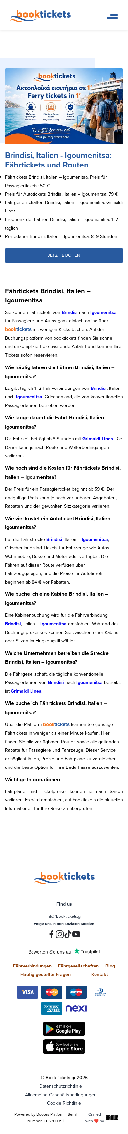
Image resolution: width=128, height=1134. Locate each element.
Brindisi (70, 312)
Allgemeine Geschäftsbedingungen (60, 1094)
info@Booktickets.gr (64, 916)
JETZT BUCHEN (64, 255)
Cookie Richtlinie (64, 1103)
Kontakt (99, 974)
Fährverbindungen (32, 966)
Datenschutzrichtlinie (60, 1086)
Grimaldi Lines (97, 438)
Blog (110, 966)
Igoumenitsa (103, 312)
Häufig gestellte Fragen (45, 974)
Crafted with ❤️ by (94, 1117)
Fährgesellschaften (78, 966)
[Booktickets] (42, 20)
